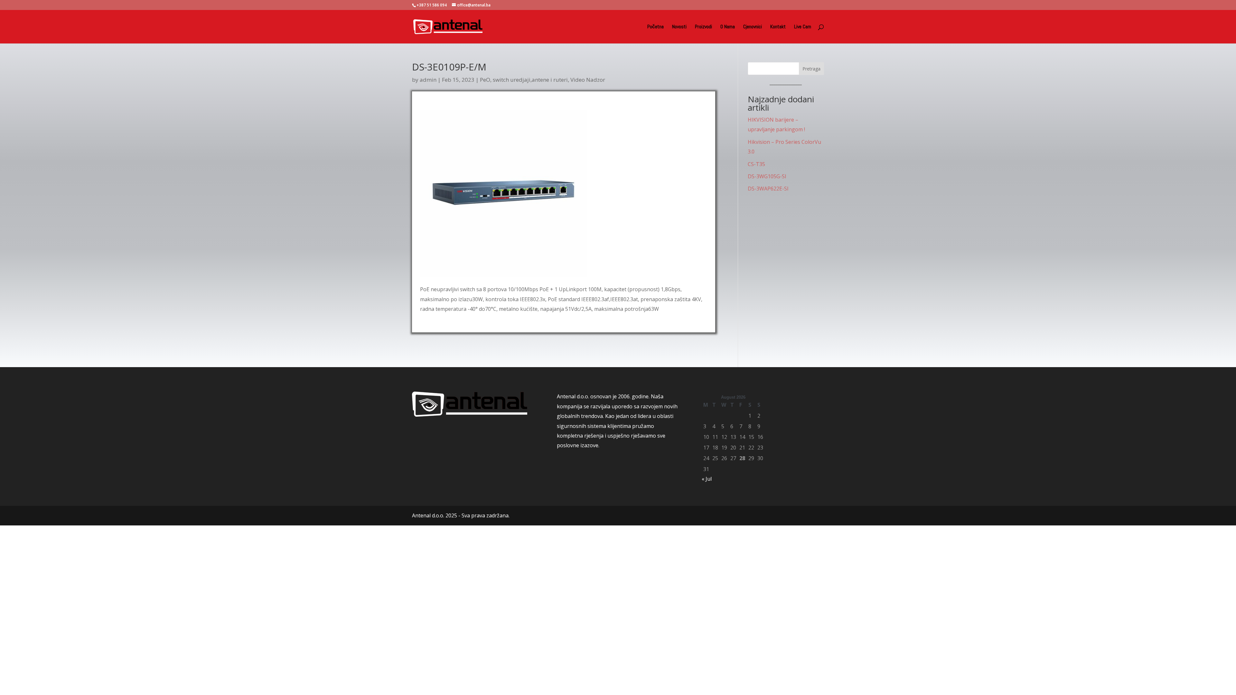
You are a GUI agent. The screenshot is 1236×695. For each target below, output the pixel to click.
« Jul (707, 478)
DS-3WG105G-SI (767, 176)
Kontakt (778, 27)
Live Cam (802, 27)
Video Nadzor (587, 79)
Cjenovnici (752, 27)
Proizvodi (703, 27)
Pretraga (811, 69)
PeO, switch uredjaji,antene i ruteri (524, 79)
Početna (655, 27)
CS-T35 (756, 164)
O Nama (727, 27)
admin (428, 79)
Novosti (679, 27)
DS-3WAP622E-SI (768, 188)
